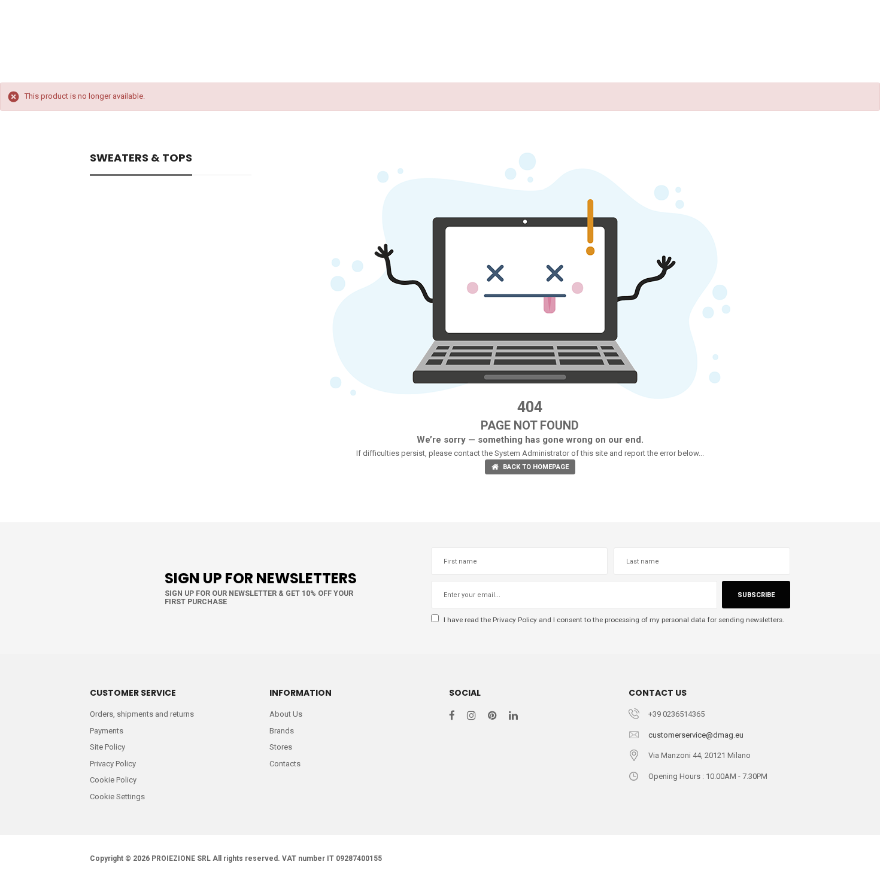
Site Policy (107, 746)
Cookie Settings (117, 796)
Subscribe (756, 595)
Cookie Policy (113, 779)
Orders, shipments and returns (142, 714)
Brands (281, 730)
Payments (106, 730)
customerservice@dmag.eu (696, 734)
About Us (285, 714)
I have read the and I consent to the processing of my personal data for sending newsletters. (613, 620)
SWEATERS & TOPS (141, 159)
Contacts (285, 763)
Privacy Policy (515, 620)
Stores (280, 746)
